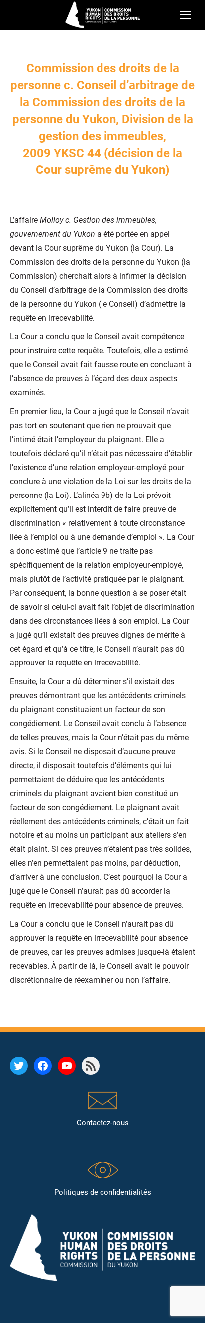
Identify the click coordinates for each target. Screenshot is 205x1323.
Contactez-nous (103, 1122)
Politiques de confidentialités (102, 1192)
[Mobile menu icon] (185, 15)
